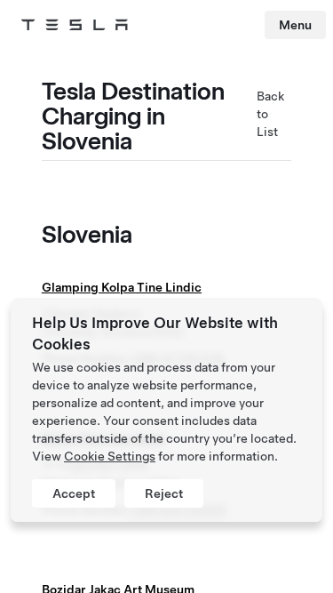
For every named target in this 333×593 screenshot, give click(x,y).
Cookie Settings (109, 456)
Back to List (270, 114)
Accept (73, 493)
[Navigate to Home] (74, 25)
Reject (164, 493)
